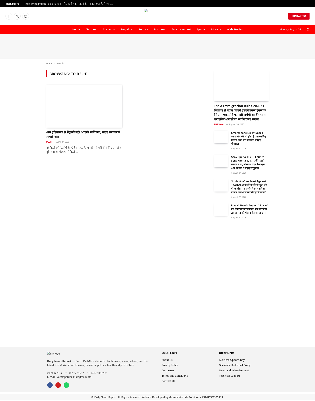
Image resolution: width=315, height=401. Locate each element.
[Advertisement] (157, 46)
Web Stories (235, 29)
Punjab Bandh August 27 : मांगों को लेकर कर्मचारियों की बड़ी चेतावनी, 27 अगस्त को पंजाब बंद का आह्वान (249, 209)
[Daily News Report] (157, 16)
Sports (201, 29)
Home (76, 29)
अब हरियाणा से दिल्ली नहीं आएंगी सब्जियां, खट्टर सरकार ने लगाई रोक (83, 134)
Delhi (49, 141)
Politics (143, 29)
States (107, 29)
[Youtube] (58, 385)
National (91, 29)
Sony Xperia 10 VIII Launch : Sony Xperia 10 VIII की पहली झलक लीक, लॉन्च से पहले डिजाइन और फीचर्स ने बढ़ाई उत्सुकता (248, 162)
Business (160, 29)
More (214, 29)
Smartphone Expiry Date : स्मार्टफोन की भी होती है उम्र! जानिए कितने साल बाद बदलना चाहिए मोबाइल (248, 138)
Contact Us (298, 16)
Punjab (125, 29)
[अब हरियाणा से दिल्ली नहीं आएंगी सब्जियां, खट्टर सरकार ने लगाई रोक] (84, 106)
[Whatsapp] (66, 385)
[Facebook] (50, 385)
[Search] (308, 29)
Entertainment (181, 29)
